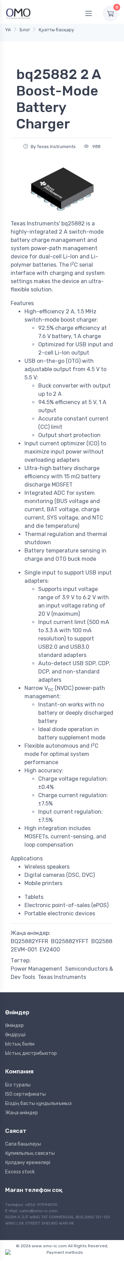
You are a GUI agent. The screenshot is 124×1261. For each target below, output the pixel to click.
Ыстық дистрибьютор (31, 1053)
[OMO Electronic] (18, 13)
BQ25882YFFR (29, 941)
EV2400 (50, 949)
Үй (8, 29)
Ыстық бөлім (19, 1044)
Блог (25, 29)
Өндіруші (15, 1035)
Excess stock (20, 1172)
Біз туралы (18, 1085)
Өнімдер (14, 1025)
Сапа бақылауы (23, 1144)
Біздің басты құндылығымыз (38, 1103)
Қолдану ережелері (27, 1162)
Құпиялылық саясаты (30, 1153)
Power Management (36, 969)
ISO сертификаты (25, 1094)
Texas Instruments (62, 977)
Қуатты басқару (56, 29)
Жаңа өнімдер (21, 1113)
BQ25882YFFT (70, 941)
